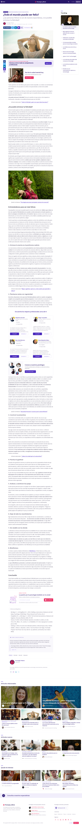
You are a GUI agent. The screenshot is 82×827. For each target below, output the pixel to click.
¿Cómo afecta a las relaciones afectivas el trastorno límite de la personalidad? (50, 785)
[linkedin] (15, 27)
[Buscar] (68, 2)
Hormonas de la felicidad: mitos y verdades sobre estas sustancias (30, 723)
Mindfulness (33, 551)
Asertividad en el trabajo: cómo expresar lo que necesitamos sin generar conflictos (10, 754)
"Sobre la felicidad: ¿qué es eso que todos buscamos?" (34, 102)
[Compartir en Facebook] (4, 61)
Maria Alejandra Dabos (43, 340)
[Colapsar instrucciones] (51, 637)
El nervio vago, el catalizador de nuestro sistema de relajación (30, 784)
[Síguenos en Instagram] (63, 820)
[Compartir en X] (4, 64)
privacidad (37, 823)
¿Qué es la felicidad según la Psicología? (18, 703)
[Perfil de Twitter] (19, 672)
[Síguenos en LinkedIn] (61, 820)
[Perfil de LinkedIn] (16, 672)
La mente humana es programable (10, 783)
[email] (18, 27)
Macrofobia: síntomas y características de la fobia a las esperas (70, 785)
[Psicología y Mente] (40, 1)
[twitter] (12, 27)
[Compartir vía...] (4, 71)
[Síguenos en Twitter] (58, 820)
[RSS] (71, 820)
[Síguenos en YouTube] (66, 820)
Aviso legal (32, 823)
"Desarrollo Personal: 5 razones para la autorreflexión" (34, 411)
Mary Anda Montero (20, 340)
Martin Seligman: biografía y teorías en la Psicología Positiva (71, 723)
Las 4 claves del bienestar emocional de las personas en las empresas (50, 724)
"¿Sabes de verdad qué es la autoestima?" (31, 456)
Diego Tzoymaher (42, 317)
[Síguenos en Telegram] (68, 820)
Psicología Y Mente (10, 23)
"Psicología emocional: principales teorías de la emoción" (34, 202)
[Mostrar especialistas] (3, 795)
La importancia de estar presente (71, 753)
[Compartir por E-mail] (4, 69)
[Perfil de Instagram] (13, 672)
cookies (41, 823)
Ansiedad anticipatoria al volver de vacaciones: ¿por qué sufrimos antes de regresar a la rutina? (30, 754)
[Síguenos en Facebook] (55, 820)
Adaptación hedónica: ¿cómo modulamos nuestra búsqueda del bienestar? (59, 702)
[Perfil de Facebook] (11, 672)
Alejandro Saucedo (20, 317)
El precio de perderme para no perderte (49, 753)
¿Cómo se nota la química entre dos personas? (9, 724)
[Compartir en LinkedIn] (4, 66)
